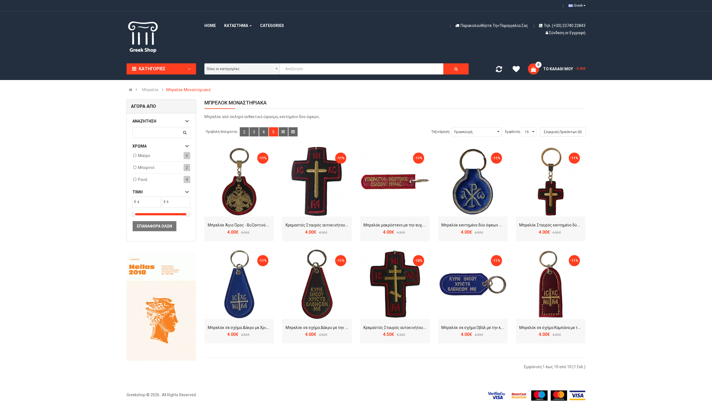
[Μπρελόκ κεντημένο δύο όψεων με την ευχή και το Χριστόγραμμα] (473, 181)
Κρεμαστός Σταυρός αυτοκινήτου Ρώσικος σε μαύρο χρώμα (417, 327)
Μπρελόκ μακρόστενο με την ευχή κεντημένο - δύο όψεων (415, 225)
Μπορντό (146, 167)
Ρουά (142, 179)
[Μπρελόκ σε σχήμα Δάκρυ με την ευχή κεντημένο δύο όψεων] (317, 284)
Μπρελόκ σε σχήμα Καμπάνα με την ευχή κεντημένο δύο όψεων (575, 327)
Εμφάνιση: (513, 132)
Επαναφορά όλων (154, 226)
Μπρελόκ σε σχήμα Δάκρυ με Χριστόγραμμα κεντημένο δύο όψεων (267, 327)
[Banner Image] (161, 307)
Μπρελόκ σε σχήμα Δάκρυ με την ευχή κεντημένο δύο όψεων (340, 327)
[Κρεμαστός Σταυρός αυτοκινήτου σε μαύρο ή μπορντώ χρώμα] (317, 181)
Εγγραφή (577, 33)
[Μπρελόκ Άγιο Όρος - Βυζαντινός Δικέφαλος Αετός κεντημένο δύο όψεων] (239, 181)
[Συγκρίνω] (499, 70)
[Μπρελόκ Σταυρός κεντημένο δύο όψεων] (550, 181)
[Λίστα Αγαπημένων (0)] (516, 70)
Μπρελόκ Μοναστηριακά (188, 90)
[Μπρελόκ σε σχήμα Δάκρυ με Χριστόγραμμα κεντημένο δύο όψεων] (239, 284)
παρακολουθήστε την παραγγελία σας (494, 25)
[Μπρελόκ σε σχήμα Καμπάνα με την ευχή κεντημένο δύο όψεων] (550, 284)
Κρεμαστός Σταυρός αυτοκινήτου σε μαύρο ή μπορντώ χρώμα (341, 225)
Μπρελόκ (150, 90)
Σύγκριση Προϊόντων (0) (563, 132)
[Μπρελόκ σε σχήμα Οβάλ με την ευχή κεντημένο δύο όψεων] (473, 284)
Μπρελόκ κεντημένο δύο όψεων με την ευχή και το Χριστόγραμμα (499, 225)
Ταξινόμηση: (440, 132)
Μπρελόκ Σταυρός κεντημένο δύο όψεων (555, 225)
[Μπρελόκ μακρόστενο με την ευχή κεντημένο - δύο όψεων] (395, 181)
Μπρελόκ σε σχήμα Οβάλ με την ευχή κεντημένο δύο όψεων (494, 327)
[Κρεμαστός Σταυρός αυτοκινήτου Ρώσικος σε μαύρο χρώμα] (395, 284)
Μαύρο (144, 155)
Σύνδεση (557, 33)
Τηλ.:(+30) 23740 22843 (564, 25)
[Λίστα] (283, 131)
